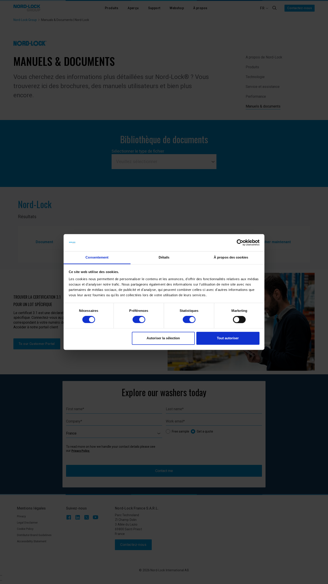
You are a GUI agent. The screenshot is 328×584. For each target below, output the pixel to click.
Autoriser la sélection (163, 338)
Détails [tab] (164, 257)
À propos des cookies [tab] (231, 257)
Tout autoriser (228, 338)
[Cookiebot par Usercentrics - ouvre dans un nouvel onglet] (239, 242)
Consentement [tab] (96, 257)
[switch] (139, 319)
